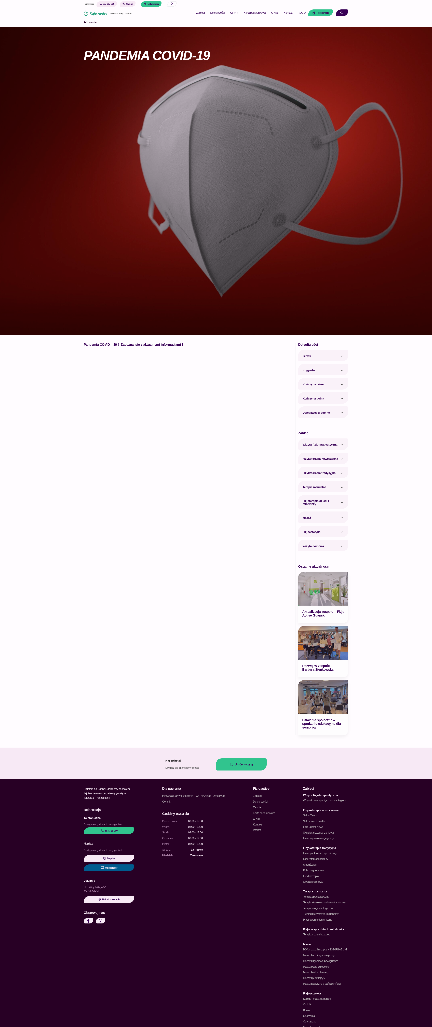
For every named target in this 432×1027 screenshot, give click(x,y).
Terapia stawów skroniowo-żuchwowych (325, 902)
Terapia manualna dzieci (317, 934)
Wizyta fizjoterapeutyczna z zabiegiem (324, 800)
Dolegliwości (217, 12)
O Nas (274, 12)
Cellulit (307, 1004)
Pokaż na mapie (109, 899)
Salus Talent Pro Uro (314, 821)
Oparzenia (309, 1016)
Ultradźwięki (310, 864)
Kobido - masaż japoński (317, 998)
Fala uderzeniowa (313, 826)
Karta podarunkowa (255, 12)
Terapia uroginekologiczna (318, 908)
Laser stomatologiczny (315, 859)
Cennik (234, 12)
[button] (88, 921)
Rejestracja (320, 13)
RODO (301, 12)
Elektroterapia (311, 876)
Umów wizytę (241, 764)
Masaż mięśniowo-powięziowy (320, 961)
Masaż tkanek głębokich (316, 966)
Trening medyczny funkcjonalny (321, 913)
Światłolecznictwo (313, 881)
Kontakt (288, 12)
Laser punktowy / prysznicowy (320, 853)
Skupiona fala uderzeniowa (318, 832)
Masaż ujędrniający (314, 978)
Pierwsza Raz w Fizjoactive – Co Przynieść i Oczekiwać (193, 795)
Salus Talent (310, 815)
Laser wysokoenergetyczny (318, 838)
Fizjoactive (90, 21)
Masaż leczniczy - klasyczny (319, 955)
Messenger (109, 867)
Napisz (109, 858)
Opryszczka (309, 1021)
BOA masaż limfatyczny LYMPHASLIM (325, 949)
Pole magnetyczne (313, 870)
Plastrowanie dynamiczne (317, 919)
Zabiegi (200, 12)
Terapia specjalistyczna (316, 896)
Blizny (306, 1010)
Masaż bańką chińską (315, 972)
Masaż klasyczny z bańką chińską (322, 983)
